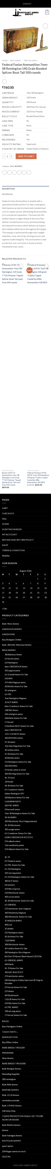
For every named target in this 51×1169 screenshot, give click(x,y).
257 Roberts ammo (13, 861)
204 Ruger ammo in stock (14, 1151)
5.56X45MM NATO (13, 801)
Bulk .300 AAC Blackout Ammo (16, 644)
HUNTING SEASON (12, 529)
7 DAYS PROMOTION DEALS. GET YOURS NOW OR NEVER (22, 1118)
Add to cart (26, 156)
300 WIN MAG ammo (14, 738)
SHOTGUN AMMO (11, 1140)
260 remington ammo (14, 714)
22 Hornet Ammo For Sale (16, 987)
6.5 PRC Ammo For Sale (15, 865)
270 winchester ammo (14, 976)
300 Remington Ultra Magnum (17, 952)
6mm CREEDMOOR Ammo (16, 666)
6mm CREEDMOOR (13, 730)
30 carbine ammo (12, 750)
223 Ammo (9, 991)
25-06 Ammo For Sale (14, 754)
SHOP (5, 545)
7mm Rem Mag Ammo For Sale (17, 746)
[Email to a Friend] (19, 172)
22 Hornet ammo (12, 658)
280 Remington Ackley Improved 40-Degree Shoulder (24, 981)
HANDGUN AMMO (12, 629)
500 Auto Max (9, 1111)
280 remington (9, 1079)
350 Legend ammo (12, 670)
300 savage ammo (12, 829)
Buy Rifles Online (10, 1042)
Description (8, 189)
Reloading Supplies (11, 1074)
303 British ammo (12, 758)
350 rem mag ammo (13, 873)
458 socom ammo (12, 897)
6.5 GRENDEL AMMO (14, 960)
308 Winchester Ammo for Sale (18, 917)
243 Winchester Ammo (15, 893)
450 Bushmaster (12, 995)
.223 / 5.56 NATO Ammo (15, 734)
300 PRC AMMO (12, 805)
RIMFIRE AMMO (10, 1089)
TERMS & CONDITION (13, 550)
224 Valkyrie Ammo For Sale (16, 849)
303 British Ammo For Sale (16, 686)
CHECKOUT (8, 513)
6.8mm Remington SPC (14, 793)
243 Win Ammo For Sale (15, 1003)
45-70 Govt (10, 778)
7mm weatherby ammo (14, 845)
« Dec (4, 608)
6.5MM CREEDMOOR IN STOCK (19, 837)
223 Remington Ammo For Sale (18, 762)
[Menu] (3, 12)
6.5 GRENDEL (10, 905)
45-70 (7, 857)
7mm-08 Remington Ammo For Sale (20, 813)
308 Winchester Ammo (15, 944)
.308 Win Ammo (11, 710)
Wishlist (6, 555)
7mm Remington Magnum (15, 698)
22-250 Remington (13, 869)
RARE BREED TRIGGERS (14, 1063)
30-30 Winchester (13, 825)
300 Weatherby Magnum (15, 913)
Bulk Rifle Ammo (10, 1084)
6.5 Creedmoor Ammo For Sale (18, 833)
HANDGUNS (8, 634)
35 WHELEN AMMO (13, 921)
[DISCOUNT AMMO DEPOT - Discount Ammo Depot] (25, 12)
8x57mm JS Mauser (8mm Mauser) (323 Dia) (23, 956)
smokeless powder (10, 1100)
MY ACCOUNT (9, 534)
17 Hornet (9, 722)
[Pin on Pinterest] (24, 172)
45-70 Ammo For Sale (14, 968)
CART (5, 508)
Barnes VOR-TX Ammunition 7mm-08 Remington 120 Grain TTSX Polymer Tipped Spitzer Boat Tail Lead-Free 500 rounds (11, 479)
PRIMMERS (7, 1052)
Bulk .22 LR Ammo (10, 1095)
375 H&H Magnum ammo (15, 682)
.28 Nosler (9, 782)
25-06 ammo (10, 742)
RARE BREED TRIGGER (13, 1047)
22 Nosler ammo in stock (15, 770)
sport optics (7, 1146)
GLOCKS (6, 1156)
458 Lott (8, 924)
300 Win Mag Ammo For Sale (17, 774)
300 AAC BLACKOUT (14, 972)
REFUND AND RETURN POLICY (18, 539)
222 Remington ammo (14, 932)
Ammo (5, 1130)
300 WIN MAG (11, 766)
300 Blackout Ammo (13, 654)
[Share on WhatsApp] (4, 172)
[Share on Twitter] (14, 172)
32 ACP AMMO (11, 702)
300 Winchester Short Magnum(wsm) (21, 821)
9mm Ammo (7, 1058)
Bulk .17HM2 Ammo (11, 1105)
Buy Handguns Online (12, 1026)
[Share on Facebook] (9, 172)
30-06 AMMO (10, 817)
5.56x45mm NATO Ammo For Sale (19, 726)
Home (4, 60)
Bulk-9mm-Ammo (10, 623)
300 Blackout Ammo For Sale (17, 797)
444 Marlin (9, 964)
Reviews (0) (7, 194)
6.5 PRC (8, 694)
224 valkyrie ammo (12, 841)
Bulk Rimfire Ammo (11, 1125)
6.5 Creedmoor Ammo (14, 789)
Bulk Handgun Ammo (12, 1135)
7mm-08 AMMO (30, 60)
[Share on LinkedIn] (29, 172)
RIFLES (5, 1021)
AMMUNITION (10, 1037)
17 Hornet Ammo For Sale (16, 1015)
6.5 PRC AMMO (11, 1007)
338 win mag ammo (13, 1011)
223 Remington (11, 662)
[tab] (25, 189)
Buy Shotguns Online (11, 639)
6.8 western (10, 885)
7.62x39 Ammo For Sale (15, 999)
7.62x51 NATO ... (10, 1031)
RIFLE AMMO (15, 60)
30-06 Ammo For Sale (14, 936)
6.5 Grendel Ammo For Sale (16, 674)
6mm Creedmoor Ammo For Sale (19, 706)
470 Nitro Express (12, 889)
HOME (5, 524)
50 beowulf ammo (12, 809)
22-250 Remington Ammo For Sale (20, 877)
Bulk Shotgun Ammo (11, 1068)
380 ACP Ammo (11, 881)
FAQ (4, 518)
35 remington (10, 690)
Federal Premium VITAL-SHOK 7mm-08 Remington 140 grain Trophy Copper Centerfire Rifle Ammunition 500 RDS (38, 478)
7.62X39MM (10, 940)
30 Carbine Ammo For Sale (16, 948)
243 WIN (8, 678)
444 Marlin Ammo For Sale (16, 718)
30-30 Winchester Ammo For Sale (19, 901)
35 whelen (9, 928)
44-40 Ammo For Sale (14, 785)
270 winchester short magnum (18, 909)
